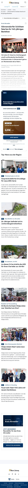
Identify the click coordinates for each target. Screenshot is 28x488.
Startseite (3, 9)
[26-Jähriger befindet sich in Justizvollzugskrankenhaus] (14, 209)
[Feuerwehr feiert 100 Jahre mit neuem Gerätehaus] (14, 375)
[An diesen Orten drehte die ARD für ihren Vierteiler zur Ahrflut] (14, 252)
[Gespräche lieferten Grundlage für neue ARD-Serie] (14, 166)
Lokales (9, 9)
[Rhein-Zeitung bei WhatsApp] (9, 474)
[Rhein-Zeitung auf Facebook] (12, 474)
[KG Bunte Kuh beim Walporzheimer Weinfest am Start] (14, 294)
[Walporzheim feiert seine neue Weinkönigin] (14, 334)
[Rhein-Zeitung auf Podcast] (18, 474)
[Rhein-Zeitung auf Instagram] (15, 474)
